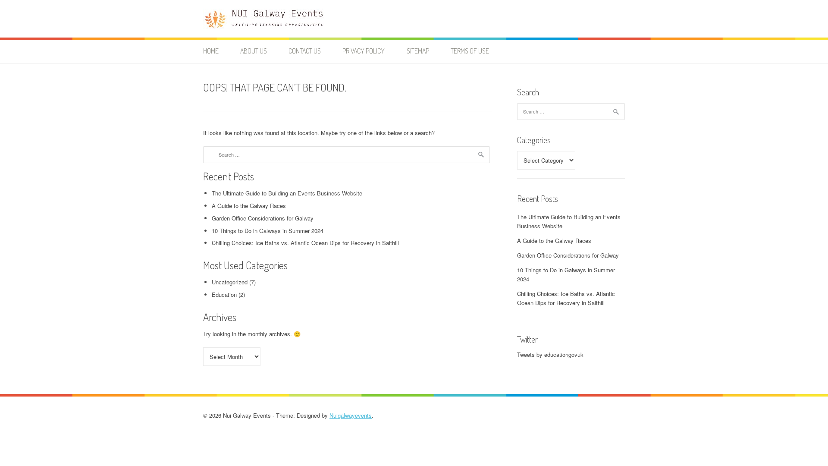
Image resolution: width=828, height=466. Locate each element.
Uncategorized (230, 282)
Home (211, 51)
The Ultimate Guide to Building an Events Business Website (287, 193)
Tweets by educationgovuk (550, 354)
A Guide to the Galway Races (249, 206)
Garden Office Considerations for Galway (263, 218)
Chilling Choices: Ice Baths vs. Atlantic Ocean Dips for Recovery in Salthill (305, 243)
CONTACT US (305, 51)
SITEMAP (418, 51)
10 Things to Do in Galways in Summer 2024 (267, 231)
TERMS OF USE (470, 51)
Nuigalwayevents (350, 415)
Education (224, 294)
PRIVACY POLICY (363, 51)
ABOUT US (253, 51)
